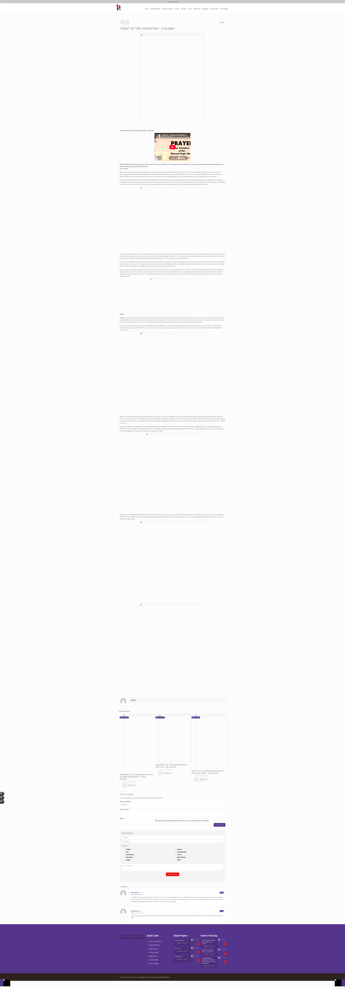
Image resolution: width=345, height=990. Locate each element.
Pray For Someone (155, 941)
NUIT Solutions (164, 977)
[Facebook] (218, 977)
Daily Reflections (155, 945)
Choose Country (125, 801)
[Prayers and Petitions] (119, 7)
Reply (221, 892)
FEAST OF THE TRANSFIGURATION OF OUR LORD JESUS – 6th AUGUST (208, 772)
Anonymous (135, 892)
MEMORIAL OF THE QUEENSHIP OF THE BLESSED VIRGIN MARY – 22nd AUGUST (136, 777)
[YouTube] (220, 977)
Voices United (154, 960)
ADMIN (133, 700)
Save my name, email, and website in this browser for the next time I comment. (182, 821)
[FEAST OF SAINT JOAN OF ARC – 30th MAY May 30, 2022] (5, 982)
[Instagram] (223, 977)
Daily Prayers (154, 949)
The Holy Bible (154, 963)
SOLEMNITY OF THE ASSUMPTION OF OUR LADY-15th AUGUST (171, 766)
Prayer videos (154, 952)
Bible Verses (153, 956)
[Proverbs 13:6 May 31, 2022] (340, 982)
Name (122, 818)
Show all (221, 22)
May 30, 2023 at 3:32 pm (137, 913)
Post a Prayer (124, 809)
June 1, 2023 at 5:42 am (136, 894)
